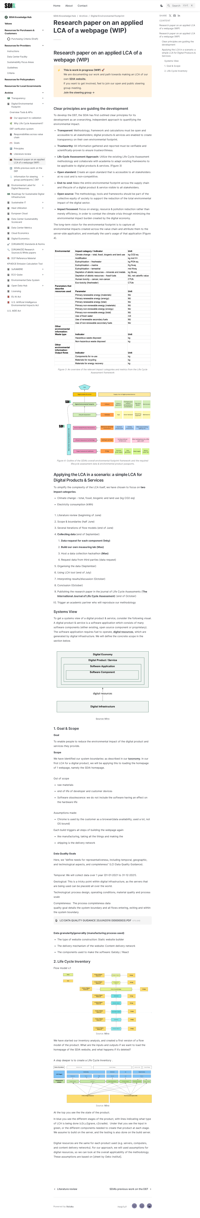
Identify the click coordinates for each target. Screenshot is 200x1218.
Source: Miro (103, 718)
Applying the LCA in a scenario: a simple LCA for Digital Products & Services (179, 52)
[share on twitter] (170, 15)
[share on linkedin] (179, 15)
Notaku (70, 1206)
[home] (26, 5)
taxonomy (134, 758)
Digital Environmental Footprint (107, 16)
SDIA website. (77, 78)
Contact (82, 5)
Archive (83, 16)
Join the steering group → (79, 92)
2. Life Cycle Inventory (175, 70)
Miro (106, 1033)
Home (56, 5)
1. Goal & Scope (172, 65)
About (69, 5)
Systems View (171, 60)
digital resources (123, 631)
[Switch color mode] (162, 5)
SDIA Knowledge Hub (64, 16)
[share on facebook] (174, 15)
